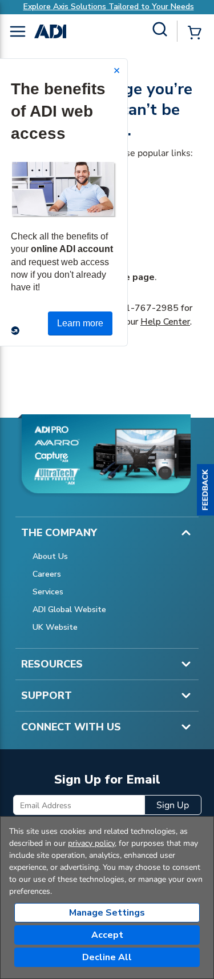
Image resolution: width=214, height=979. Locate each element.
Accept (107, 935)
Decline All (107, 957)
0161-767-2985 (143, 308)
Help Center (165, 321)
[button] (205, 490)
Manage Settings (107, 912)
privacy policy (91, 843)
